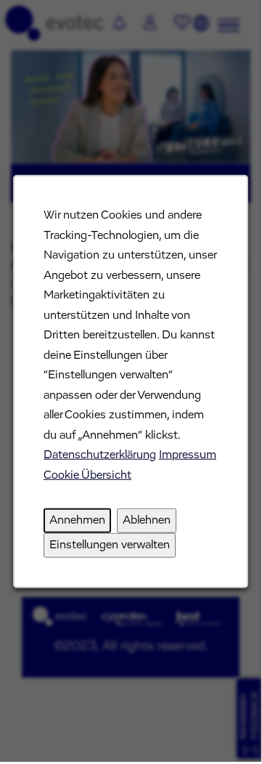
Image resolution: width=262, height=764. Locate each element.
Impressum (187, 454)
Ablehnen (147, 520)
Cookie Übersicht (87, 474)
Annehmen (77, 520)
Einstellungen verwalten (109, 544)
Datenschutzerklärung (100, 454)
